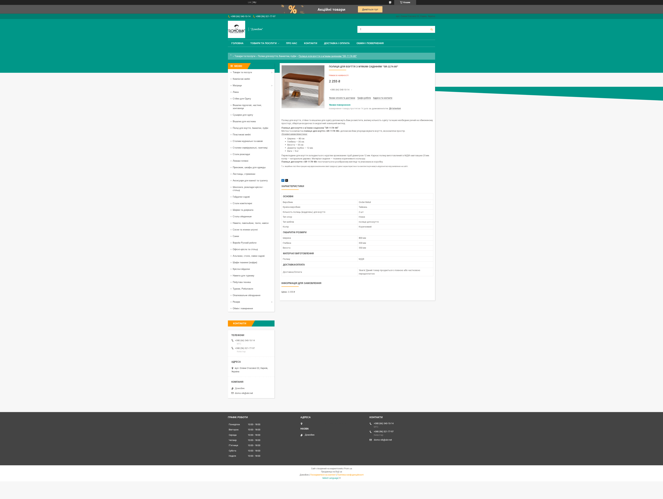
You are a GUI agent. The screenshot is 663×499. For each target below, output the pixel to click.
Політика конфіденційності (350, 475)
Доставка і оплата (337, 43)
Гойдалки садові (241, 196)
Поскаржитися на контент (323, 475)
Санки (236, 236)
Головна (237, 43)
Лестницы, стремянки (244, 174)
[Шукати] (431, 29)
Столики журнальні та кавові (248, 141)
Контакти (310, 43)
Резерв (236, 302)
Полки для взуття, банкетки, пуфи (277, 56)
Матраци (237, 85)
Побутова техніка (242, 282)
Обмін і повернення (370, 43)
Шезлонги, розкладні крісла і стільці (248, 189)
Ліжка (236, 92)
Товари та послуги (263, 43)
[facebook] (282, 181)
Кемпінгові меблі (241, 79)
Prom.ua (348, 468)
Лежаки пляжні (240, 161)
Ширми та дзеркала (243, 210)
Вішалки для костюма (244, 121)
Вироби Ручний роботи (244, 242)
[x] (286, 181)
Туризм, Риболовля (243, 288)
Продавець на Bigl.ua (331, 471)
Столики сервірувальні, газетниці (250, 147)
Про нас (291, 43)
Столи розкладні (241, 154)
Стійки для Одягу (242, 98)
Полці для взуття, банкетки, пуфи (250, 128)
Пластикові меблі (242, 134)
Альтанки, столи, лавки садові (249, 256)
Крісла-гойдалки (241, 269)
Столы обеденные (242, 216)
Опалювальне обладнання (246, 295)
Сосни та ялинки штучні (245, 229)
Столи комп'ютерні (242, 203)
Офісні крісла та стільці (245, 249)
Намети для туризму (243, 275)
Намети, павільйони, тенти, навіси (250, 223)
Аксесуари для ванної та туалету (250, 180)
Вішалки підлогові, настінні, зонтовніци (247, 107)
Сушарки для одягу (243, 115)
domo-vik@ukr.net (244, 393)
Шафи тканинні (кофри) (245, 262)
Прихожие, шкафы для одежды (249, 167)
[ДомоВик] (236, 29)
